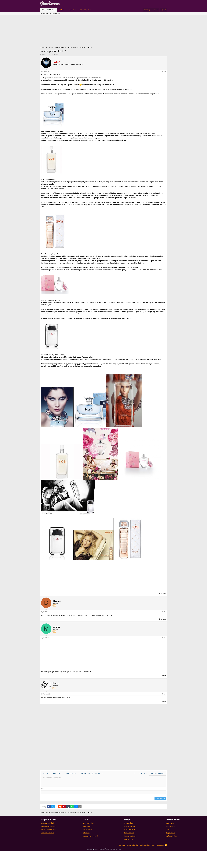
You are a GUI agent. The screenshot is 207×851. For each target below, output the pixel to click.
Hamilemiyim (84, 10)
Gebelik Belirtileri (88, 823)
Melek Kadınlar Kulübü (48, 829)
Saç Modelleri (87, 826)
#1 (165, 72)
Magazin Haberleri (130, 829)
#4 (165, 694)
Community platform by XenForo (103, 849)
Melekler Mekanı (48, 10)
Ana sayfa (160, 845)
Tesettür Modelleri (130, 836)
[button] (71, 10)
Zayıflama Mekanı (171, 836)
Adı (42, 788)
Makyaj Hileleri (170, 833)
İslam (167, 829)
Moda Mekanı (128, 823)
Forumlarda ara (55, 13)
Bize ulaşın (122, 845)
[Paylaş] (162, 72)
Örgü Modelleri (129, 833)
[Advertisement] (103, 31)
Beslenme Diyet (171, 826)
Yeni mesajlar (44, 13)
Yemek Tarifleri (87, 829)
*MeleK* (44, 54)
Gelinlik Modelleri (129, 826)
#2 (165, 612)
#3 (165, 638)
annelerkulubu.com (47, 833)
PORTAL (61, 10)
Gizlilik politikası (145, 845)
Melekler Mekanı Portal (90, 836)
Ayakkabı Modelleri (47, 823)
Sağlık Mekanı (170, 823)
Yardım (153, 845)
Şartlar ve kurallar (132, 845)
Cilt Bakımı (86, 833)
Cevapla (163, 593)
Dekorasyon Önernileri (48, 826)
